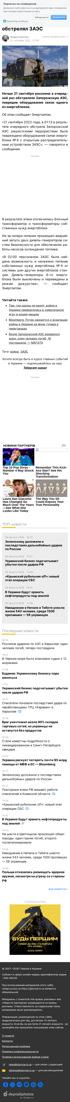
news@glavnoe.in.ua (20, 1064)
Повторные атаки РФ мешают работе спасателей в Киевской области (30, 790)
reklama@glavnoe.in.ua (22, 1070)
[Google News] (33, 1084)
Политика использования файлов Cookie (25, 1056)
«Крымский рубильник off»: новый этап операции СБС (32, 804)
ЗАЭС (24, 351)
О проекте (8, 1035)
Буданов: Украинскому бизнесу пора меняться (30, 673)
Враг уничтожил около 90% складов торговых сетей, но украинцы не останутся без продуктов (30, 724)
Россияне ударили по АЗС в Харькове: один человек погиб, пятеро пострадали (35, 644)
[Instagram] (26, 1084)
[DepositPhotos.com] (18, 1095)
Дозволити (58, 17)
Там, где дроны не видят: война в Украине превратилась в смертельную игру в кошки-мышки (36, 310)
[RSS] (40, 1084)
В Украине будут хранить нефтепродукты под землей (34, 819)
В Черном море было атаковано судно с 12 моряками (34, 659)
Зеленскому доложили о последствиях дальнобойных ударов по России (31, 775)
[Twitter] (12, 1084)
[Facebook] (5, 1084)
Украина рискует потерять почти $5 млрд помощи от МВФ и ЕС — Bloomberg (34, 760)
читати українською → (55, 36)
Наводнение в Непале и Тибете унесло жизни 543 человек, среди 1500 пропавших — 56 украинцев (34, 855)
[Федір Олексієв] (5, 40)
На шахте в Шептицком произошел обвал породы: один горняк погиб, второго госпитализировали (33, 836)
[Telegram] (19, 1084)
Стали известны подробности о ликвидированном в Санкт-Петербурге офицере (31, 743)
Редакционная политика (16, 1046)
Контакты (7, 1040)
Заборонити (41, 17)
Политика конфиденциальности (20, 1051)
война (14, 351)
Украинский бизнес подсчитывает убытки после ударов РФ (35, 688)
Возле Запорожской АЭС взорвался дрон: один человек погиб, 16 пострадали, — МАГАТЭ (34, 338)
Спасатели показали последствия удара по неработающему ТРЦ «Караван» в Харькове (34, 705)
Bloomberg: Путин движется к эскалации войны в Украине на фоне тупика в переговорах (38, 324)
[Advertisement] (35, 186)
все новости (57, 889)
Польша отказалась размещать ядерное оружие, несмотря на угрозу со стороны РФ (33, 874)
